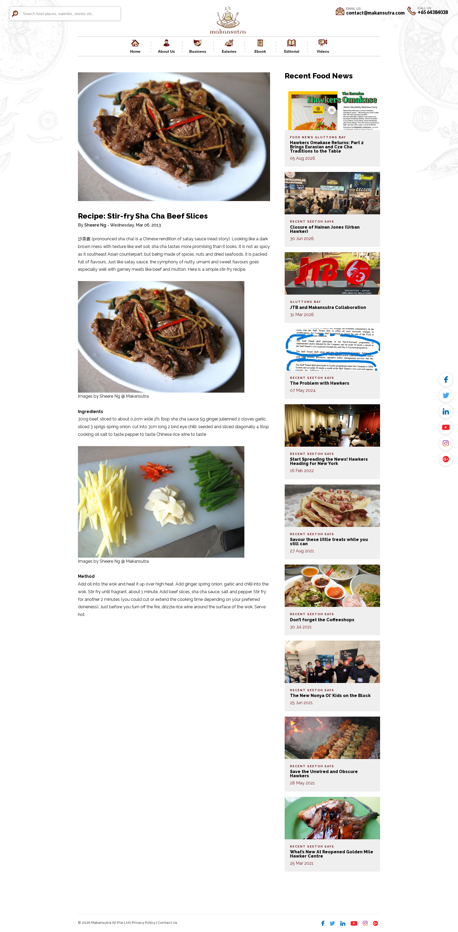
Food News (302, 137)
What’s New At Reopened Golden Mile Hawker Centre (331, 854)
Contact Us (167, 923)
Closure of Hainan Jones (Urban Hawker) (325, 229)
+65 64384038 (433, 12)
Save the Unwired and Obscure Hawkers (324, 773)
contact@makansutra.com (375, 13)
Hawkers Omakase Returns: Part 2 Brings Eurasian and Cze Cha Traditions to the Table (327, 147)
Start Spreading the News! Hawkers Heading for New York (329, 461)
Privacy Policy (143, 923)
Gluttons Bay (330, 137)
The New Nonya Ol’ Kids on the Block (330, 695)
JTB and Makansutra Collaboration (328, 307)
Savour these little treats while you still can (329, 541)
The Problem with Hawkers (319, 383)
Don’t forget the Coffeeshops (322, 619)
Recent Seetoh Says (312, 221)
